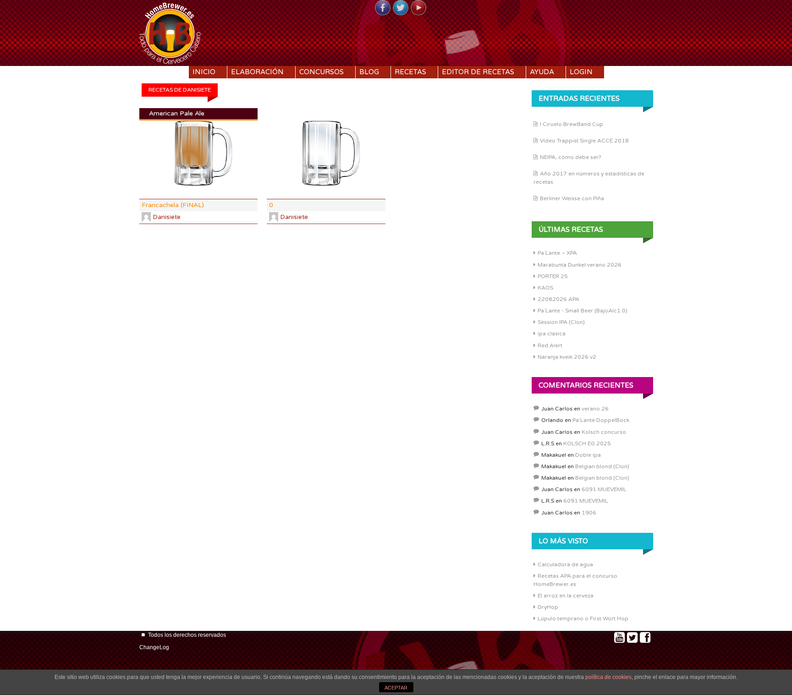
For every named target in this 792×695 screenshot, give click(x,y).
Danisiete (167, 217)
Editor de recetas (478, 72)
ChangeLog (154, 647)
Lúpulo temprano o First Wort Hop (583, 618)
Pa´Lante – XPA (557, 253)
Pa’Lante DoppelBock (600, 420)
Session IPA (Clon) (561, 322)
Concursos (321, 72)
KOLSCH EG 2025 (587, 443)
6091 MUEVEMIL (604, 489)
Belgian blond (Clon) (602, 466)
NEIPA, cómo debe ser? (570, 157)
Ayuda (542, 72)
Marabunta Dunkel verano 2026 (580, 265)
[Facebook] (382, 8)
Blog (369, 72)
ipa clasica (552, 333)
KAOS (545, 288)
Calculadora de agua (565, 564)
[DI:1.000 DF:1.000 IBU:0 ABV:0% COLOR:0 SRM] (326, 153)
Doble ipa (588, 455)
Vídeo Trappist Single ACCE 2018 (584, 140)
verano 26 (595, 408)
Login (581, 72)
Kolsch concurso (604, 432)
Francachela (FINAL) (173, 205)
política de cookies (608, 677)
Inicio (203, 72)
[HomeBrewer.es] (170, 32)
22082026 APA (558, 299)
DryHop (548, 607)
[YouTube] (418, 8)
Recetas (410, 72)
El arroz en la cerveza (566, 595)
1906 (589, 512)
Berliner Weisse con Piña (572, 198)
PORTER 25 (553, 276)
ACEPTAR (396, 687)
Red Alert (550, 345)
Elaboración (257, 72)
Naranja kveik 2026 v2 (567, 357)
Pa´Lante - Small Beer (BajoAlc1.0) (582, 310)
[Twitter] (400, 8)
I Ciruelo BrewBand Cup (571, 124)
